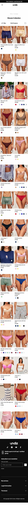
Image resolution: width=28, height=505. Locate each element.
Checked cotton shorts (5, 183)
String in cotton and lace (20, 402)
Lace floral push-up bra (19, 100)
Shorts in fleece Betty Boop (6, 430)
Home (11, 13)
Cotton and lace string (19, 348)
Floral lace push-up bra (19, 183)
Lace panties (17, 155)
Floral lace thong (18, 210)
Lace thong (17, 430)
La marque (16, 13)
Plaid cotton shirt (4, 100)
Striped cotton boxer (5, 292)
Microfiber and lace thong (6, 348)
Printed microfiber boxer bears (7, 44)
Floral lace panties (18, 238)
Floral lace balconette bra (20, 264)
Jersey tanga (3, 238)
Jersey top (17, 375)
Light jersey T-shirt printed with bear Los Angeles (6, 265)
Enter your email (4, 461)
